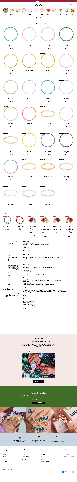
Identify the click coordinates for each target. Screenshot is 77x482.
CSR (64, 458)
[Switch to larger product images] (32, 23)
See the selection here (38, 402)
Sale (3, 463)
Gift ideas (5, 461)
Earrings (4, 456)
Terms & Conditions (26, 456)
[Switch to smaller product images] (34, 23)
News (4, 452)
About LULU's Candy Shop (69, 456)
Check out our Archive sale (68, 213)
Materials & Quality (45, 458)
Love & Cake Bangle (48, 177)
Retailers (43, 454)
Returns (23, 454)
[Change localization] (71, 4)
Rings (4, 458)
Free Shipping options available (38, 1)
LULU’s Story (66, 454)
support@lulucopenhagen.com (57, 441)
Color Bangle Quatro (11, 124)
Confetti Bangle (48, 124)
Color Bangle (10, 45)
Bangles (40, 21)
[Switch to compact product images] (36, 23)
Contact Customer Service (47, 452)
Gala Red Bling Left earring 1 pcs (57, 229)
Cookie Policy (24, 459)
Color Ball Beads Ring (7, 228)
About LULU (66, 452)
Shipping (23, 452)
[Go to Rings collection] (17, 306)
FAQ (42, 456)
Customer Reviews (45, 459)
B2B (64, 459)
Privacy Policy (24, 458)
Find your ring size (45, 461)
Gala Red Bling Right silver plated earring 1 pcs (32, 230)
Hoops (4, 459)
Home (37, 21)
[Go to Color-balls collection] (17, 323)
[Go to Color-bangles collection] (8, 314)
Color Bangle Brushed (29, 71)
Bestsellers (5, 454)
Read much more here (38, 381)
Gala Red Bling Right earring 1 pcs (45, 229)
